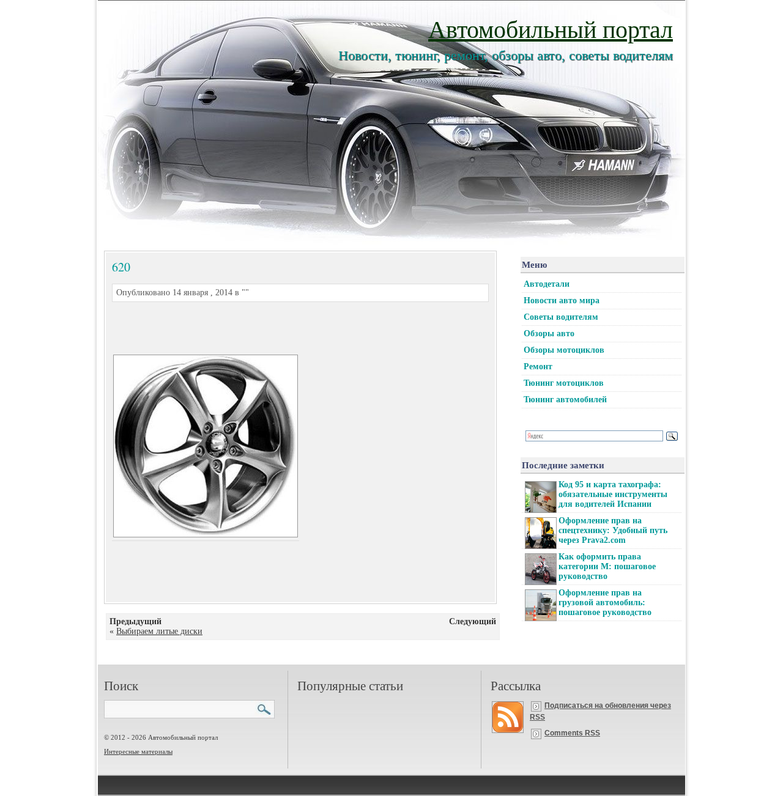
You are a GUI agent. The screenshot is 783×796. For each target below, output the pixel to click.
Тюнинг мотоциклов (564, 383)
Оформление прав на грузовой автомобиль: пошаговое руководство (604, 602)
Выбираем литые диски (159, 631)
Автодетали (547, 284)
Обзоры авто (549, 333)
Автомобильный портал (550, 28)
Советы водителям (561, 317)
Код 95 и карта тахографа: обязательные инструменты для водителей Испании (612, 494)
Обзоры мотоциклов (564, 350)
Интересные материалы (138, 751)
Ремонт (538, 366)
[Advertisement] (286, 326)
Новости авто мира (561, 300)
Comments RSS (572, 733)
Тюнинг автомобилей (565, 399)
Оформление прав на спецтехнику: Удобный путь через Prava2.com (612, 530)
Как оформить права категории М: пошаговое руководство (607, 566)
